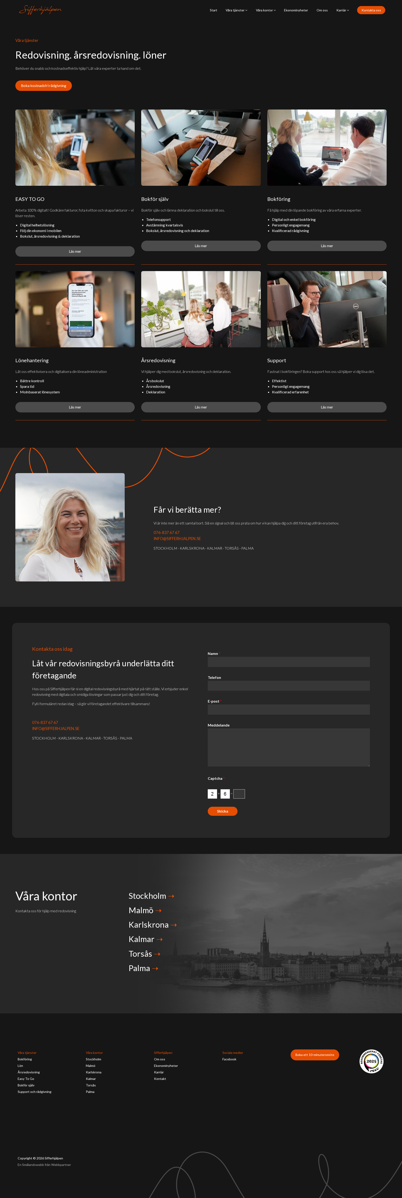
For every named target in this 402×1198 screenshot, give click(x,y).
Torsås (140, 953)
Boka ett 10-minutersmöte (314, 1055)
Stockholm (147, 895)
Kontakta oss (371, 10)
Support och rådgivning (34, 1092)
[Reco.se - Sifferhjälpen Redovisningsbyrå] (371, 1061)
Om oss (322, 10)
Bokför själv (26, 1085)
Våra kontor (265, 10)
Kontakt (160, 1079)
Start (213, 10)
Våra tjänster (235, 10)
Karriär (341, 10)
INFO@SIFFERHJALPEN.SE (177, 538)
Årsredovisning (29, 1072)
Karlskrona (149, 924)
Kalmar (141, 939)
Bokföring (25, 1059)
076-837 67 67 (167, 532)
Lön (20, 1066)
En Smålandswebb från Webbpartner (44, 1165)
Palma (139, 968)
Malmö (141, 910)
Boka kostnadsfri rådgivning (43, 85)
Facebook (229, 1059)
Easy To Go (26, 1079)
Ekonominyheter (296, 10)
